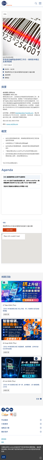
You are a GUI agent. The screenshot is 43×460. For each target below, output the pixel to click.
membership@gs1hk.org (24, 113)
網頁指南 (3, 439)
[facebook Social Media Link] (3, 409)
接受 (3, 457)
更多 (37, 399)
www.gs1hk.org (12, 124)
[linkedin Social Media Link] (11, 409)
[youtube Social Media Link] (7, 409)
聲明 (2, 442)
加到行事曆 (9, 230)
